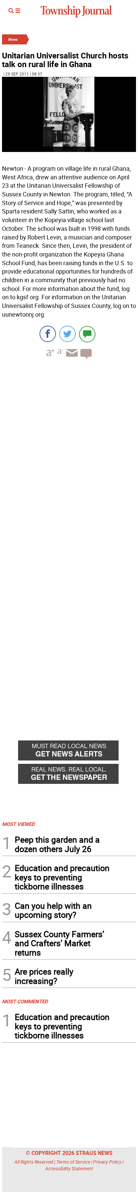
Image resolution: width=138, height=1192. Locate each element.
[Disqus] (69, 455)
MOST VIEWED (18, 824)
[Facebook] (48, 334)
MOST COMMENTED (25, 1001)
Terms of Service (73, 1162)
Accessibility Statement (69, 1168)
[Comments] (87, 334)
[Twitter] (67, 334)
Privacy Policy (107, 1162)
